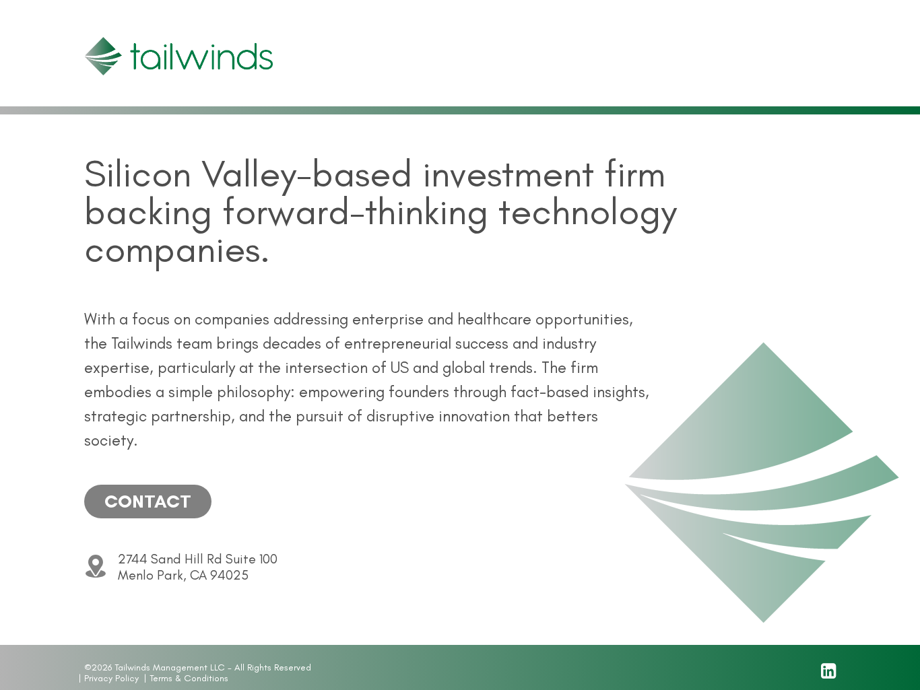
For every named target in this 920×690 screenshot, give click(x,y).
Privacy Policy (111, 678)
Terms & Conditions (189, 678)
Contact (147, 501)
